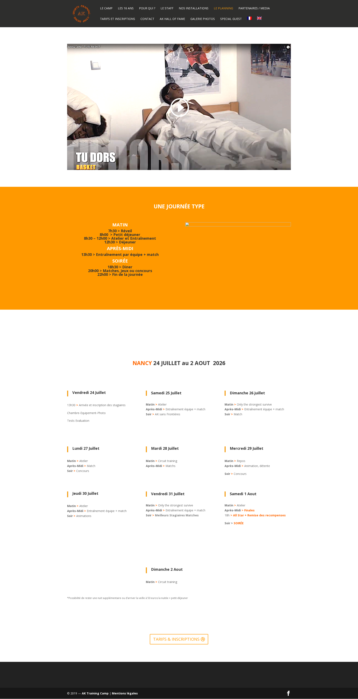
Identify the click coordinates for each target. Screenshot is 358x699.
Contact (147, 19)
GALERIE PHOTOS (202, 19)
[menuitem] (249, 22)
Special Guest (231, 19)
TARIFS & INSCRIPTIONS (176, 639)
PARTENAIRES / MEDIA (254, 8)
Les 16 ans (126, 8)
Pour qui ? (147, 8)
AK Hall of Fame (172, 19)
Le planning (223, 8)
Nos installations (193, 8)
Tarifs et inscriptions (117, 19)
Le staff (167, 8)
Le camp (106, 8)
